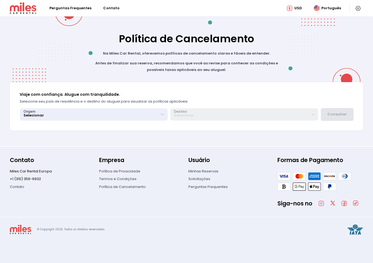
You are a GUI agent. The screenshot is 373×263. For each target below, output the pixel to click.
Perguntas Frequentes (208, 186)
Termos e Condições (118, 178)
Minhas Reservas (203, 171)
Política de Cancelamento (122, 186)
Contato (17, 186)
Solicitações (199, 178)
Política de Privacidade (119, 171)
